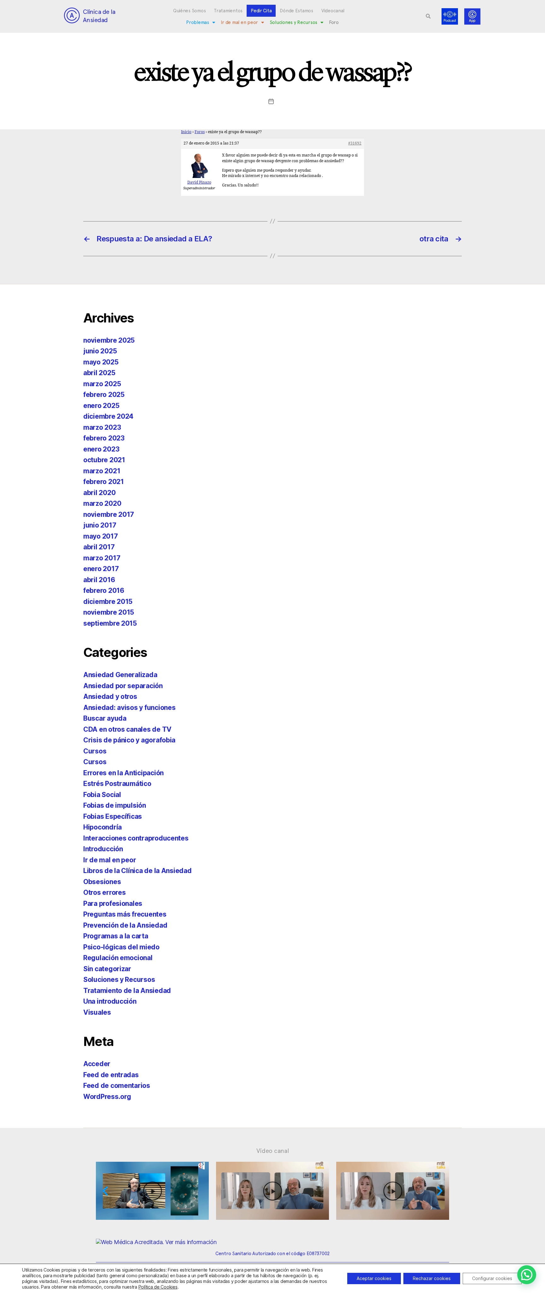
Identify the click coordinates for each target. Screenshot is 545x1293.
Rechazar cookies (432, 1278)
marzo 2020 (102, 503)
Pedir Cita (261, 11)
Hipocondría (102, 827)
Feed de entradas (111, 1075)
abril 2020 (99, 493)
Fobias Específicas (112, 816)
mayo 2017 (100, 536)
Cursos (94, 751)
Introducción (103, 849)
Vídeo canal (272, 1150)
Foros (200, 132)
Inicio (186, 132)
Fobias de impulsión (114, 805)
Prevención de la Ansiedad (125, 925)
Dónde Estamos (296, 11)
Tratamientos (228, 11)
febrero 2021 (103, 482)
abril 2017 (98, 547)
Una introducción (110, 1001)
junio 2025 (100, 351)
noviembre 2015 (108, 612)
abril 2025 (99, 373)
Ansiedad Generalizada (120, 675)
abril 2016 (99, 580)
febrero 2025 (104, 395)
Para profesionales (112, 903)
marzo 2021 (101, 471)
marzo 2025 (102, 384)
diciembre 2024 (108, 416)
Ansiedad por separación (123, 686)
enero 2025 (101, 406)
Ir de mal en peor (239, 22)
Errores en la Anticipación (123, 773)
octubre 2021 (104, 460)
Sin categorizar (107, 969)
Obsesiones (102, 882)
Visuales (97, 1012)
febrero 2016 (103, 590)
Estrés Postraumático (117, 784)
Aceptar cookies (374, 1278)
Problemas (197, 22)
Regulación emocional (118, 958)
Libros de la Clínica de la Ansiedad (137, 871)
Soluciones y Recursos (293, 22)
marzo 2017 (101, 558)
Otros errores (104, 892)
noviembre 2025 (109, 340)
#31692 (354, 143)
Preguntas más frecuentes (125, 914)
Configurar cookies (492, 1278)
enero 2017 (101, 569)
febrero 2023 (104, 438)
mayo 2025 (101, 362)
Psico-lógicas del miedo (121, 947)
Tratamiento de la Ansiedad (127, 991)
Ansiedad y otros (110, 696)
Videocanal (332, 11)
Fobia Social (102, 795)
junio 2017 (99, 525)
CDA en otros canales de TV (127, 729)
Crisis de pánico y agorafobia (129, 740)
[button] (428, 16)
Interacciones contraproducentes (136, 838)
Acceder (96, 1064)
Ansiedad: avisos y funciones (129, 707)
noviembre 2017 (108, 514)
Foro (334, 22)
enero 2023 (101, 449)
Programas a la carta (115, 936)
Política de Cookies (158, 1287)
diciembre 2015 (107, 601)
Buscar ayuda (104, 718)
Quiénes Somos (189, 11)
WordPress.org (107, 1097)
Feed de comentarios (116, 1085)
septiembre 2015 (110, 623)
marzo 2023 (102, 427)
